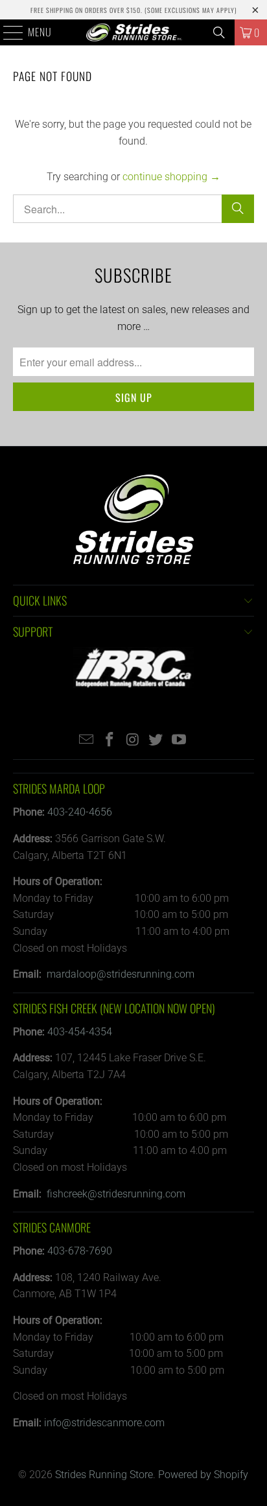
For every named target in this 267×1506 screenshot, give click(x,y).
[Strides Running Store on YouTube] (179, 741)
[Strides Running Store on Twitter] (156, 741)
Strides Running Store (104, 1474)
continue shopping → (171, 177)
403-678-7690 (79, 1251)
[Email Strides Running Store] (87, 741)
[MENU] (6, 32)
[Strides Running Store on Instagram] (133, 741)
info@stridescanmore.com (104, 1423)
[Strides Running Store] (133, 32)
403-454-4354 (79, 1032)
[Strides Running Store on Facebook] (109, 741)
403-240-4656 (79, 812)
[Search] (219, 32)
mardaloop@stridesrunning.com (120, 974)
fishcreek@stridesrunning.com (116, 1194)
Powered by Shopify (203, 1474)
